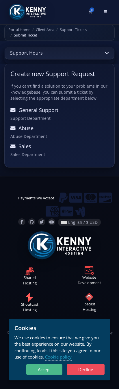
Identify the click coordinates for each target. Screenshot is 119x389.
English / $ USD (82, 222)
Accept (44, 369)
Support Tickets (73, 29)
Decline (85, 369)
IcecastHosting (89, 307)
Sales (23, 146)
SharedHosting (30, 280)
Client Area (45, 29)
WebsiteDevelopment (89, 280)
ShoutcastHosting (29, 307)
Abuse (25, 128)
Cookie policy (58, 357)
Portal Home (19, 29)
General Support (37, 110)
